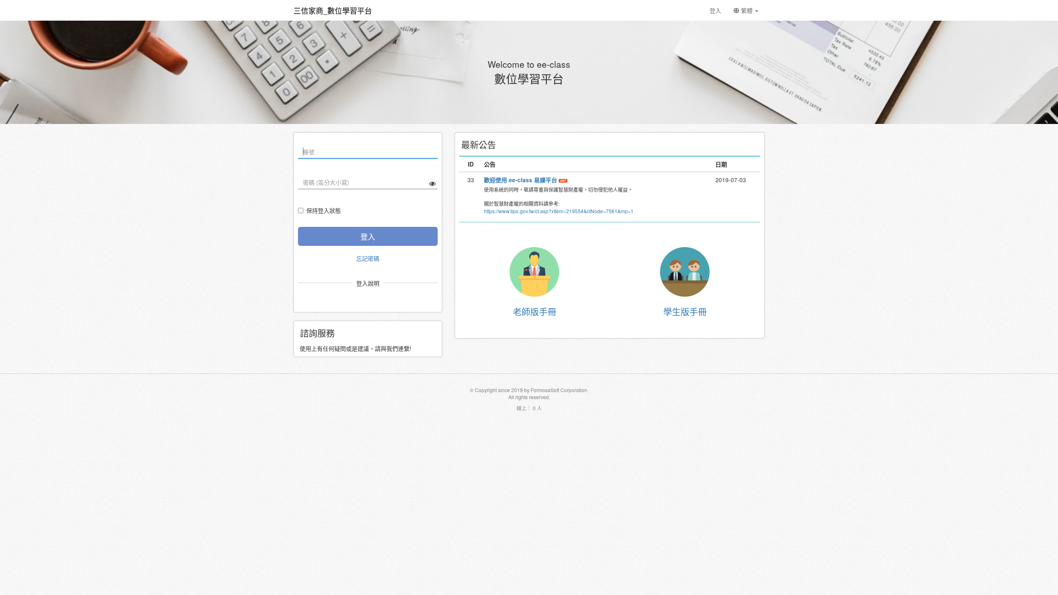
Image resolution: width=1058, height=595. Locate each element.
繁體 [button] (746, 10)
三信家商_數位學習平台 (332, 10)
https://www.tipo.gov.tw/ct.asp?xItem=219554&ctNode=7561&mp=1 (559, 210)
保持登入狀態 (323, 210)
